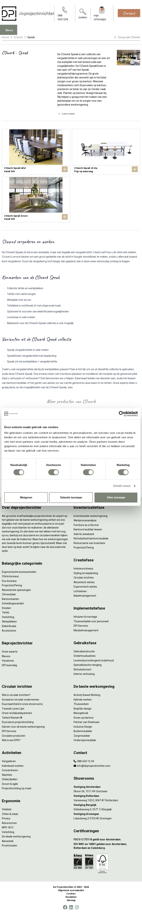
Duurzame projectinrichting (18, 722)
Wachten (7, 774)
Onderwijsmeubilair (85, 740)
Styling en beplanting (86, 573)
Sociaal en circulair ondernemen (20, 699)
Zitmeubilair (9, 594)
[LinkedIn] (71, 907)
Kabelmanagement (85, 595)
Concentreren (10, 770)
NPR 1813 (7, 827)
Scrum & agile (10, 783)
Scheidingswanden (13, 603)
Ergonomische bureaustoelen (19, 571)
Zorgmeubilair (82, 735)
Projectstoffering (12, 585)
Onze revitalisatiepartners (17, 713)
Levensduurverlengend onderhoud (94, 660)
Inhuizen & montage (85, 616)
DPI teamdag (9, 665)
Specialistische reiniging (88, 664)
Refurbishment (82, 669)
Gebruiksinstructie (84, 651)
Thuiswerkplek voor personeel (91, 621)
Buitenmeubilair (83, 731)
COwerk (18, 37)
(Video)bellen (9, 779)
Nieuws (6, 656)
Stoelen (6, 608)
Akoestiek (7, 841)
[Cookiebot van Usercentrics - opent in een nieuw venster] (121, 413)
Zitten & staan (10, 814)
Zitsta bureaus (10, 576)
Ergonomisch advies (85, 586)
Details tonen (122, 485)
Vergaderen (9, 761)
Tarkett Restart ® (12, 717)
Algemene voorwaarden (71, 890)
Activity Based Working (87, 694)
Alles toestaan (116, 497)
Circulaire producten (13, 735)
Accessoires (9, 630)
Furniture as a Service (86, 525)
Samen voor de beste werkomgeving (23, 726)
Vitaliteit (6, 809)
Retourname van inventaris (89, 543)
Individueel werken (12, 765)
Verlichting (8, 617)
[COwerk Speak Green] (36, 199)
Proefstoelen (9, 845)
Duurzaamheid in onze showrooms (22, 704)
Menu (9, 30)
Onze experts (10, 651)
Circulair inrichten (84, 577)
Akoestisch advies (84, 582)
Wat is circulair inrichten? (16, 694)
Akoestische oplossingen (16, 589)
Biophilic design (83, 708)
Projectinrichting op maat (16, 788)
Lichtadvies (80, 591)
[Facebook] (65, 907)
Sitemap (71, 900)
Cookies (71, 893)
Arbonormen (9, 823)
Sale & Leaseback (84, 534)
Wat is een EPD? (11, 740)
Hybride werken (83, 699)
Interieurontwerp (83, 568)
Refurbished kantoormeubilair (91, 538)
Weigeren (26, 497)
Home (5, 37)
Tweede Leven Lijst (13, 708)
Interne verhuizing (84, 673)
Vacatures (8, 660)
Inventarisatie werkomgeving (90, 515)
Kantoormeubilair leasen (88, 529)
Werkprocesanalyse (85, 520)
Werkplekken (9, 621)
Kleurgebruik (81, 713)
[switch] (53, 472)
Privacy (6, 818)
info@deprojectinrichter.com (93, 765)
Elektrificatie (9, 626)
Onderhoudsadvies (85, 655)
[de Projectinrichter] (28, 13)
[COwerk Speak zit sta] (106, 151)
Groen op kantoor (84, 717)
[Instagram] (77, 907)
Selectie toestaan (71, 497)
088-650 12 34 (85, 761)
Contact (129, 13)
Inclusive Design (83, 726)
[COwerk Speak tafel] (36, 151)
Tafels (5, 612)
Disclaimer (71, 897)
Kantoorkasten (10, 599)
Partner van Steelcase (86, 722)
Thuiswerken (81, 704)
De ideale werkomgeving (16, 836)
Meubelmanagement (86, 630)
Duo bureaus (9, 580)
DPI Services (81, 625)
